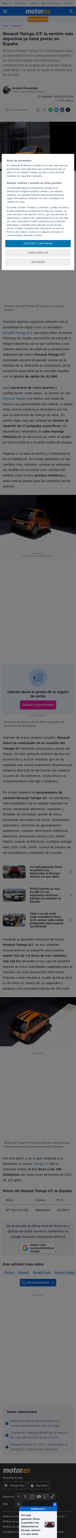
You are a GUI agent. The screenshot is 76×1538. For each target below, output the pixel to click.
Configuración (38, 252)
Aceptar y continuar (38, 243)
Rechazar (38, 262)
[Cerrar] (55, 1504)
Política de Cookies (17, 232)
